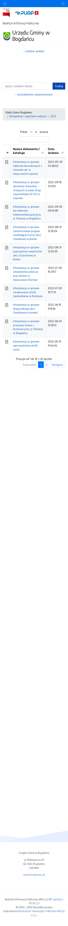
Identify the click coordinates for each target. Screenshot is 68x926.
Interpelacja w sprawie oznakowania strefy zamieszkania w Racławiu (28, 292)
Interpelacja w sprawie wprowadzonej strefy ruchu (26, 345)
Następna (57, 364)
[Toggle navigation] (63, 3)
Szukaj (59, 86)
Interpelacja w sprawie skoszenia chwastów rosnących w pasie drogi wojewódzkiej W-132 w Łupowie (27, 189)
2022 (53, 116)
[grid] (34, 249)
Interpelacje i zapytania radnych (28, 116)
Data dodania (53, 151)
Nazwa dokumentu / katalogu (26, 151)
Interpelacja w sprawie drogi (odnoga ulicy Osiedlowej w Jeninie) (26, 308)
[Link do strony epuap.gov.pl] (26, 12)
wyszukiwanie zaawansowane (35, 94)
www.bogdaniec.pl (34, 874)
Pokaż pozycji (34, 131)
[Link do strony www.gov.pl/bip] (8, 12)
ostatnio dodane (34, 51)
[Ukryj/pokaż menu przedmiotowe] (5, 3)
